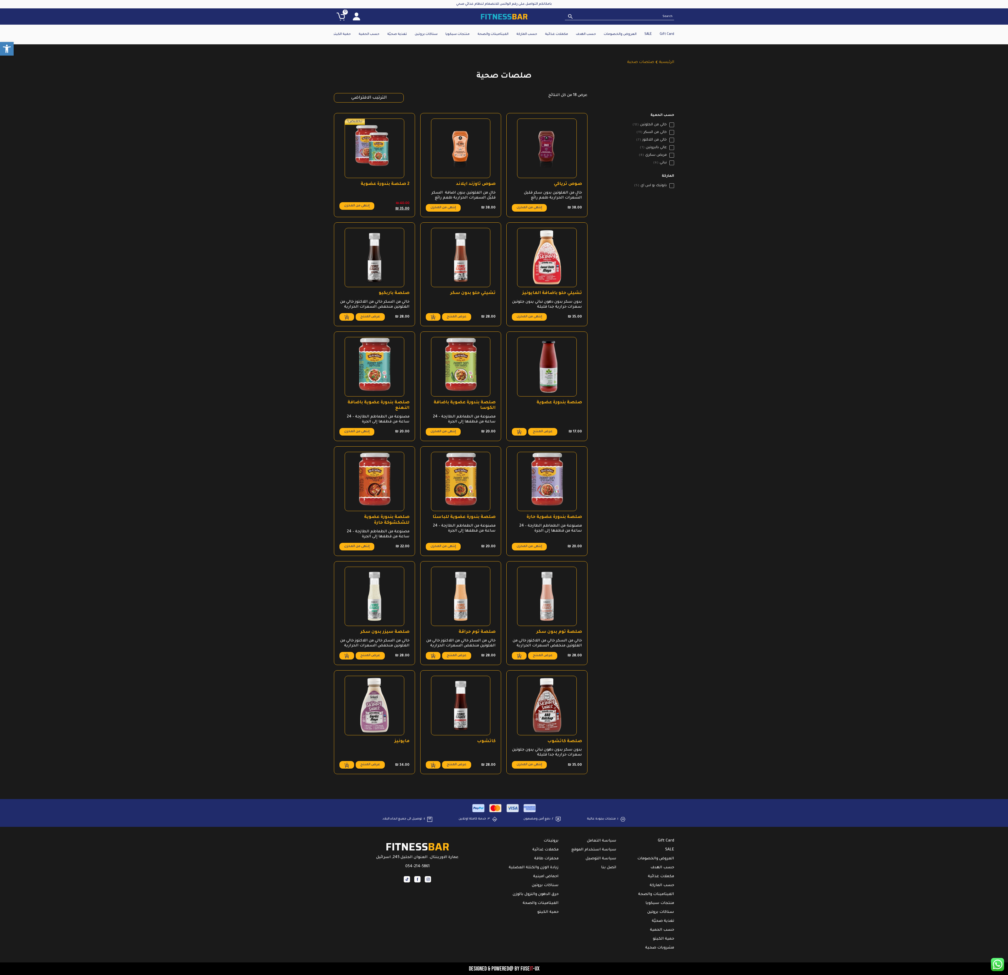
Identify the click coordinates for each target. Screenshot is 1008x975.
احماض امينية (546, 877)
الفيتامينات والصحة (492, 34)
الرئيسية (666, 62)
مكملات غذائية (556, 34)
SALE (648, 34)
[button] (7, 49)
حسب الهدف (586, 34)
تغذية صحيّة (397, 34)
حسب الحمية (369, 34)
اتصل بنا (608, 868)
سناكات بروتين (426, 34)
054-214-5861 (417, 867)
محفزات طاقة (546, 859)
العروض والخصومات (620, 34)
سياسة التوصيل (601, 859)
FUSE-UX (530, 968)
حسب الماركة (526, 34)
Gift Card (667, 34)
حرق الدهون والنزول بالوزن (536, 894)
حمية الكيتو (342, 34)
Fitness (504, 16)
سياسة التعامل (601, 841)
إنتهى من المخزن (529, 208)
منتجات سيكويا (457, 34)
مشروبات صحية (659, 948)
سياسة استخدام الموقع (593, 850)
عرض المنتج (456, 317)
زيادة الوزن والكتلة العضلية (534, 868)
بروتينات (551, 841)
